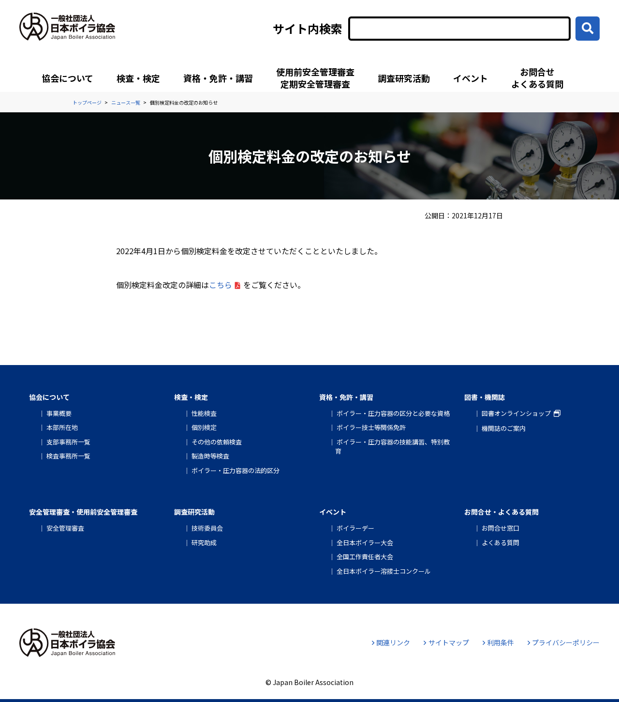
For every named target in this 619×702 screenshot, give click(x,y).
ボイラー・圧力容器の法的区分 (236, 470)
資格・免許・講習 (218, 78)
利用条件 (500, 642)
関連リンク (393, 642)
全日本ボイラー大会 (365, 542)
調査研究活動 (404, 78)
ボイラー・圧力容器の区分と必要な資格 (393, 413)
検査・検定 (138, 78)
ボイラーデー (355, 528)
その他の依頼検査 (217, 441)
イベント (470, 78)
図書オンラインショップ (516, 413)
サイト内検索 (307, 28)
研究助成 (204, 542)
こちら (220, 284)
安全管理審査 (65, 528)
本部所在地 (62, 427)
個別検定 (204, 427)
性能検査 (204, 413)
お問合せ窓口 (500, 528)
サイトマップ (448, 642)
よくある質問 (500, 542)
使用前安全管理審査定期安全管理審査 (315, 77)
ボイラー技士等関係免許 (371, 427)
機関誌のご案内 (504, 428)
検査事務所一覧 (68, 455)
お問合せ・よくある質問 (501, 512)
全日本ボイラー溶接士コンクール (384, 571)
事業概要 (59, 413)
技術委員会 (207, 528)
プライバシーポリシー (566, 642)
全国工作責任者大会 (365, 556)
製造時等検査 (210, 455)
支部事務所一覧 (68, 441)
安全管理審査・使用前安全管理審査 (83, 512)
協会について (67, 78)
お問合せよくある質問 (537, 77)
